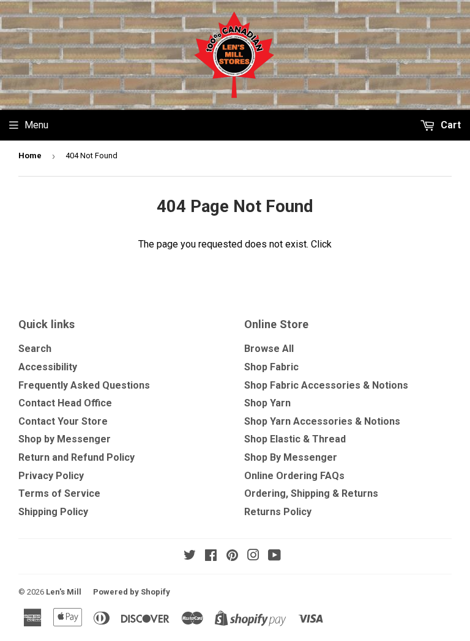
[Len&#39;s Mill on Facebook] (210, 556)
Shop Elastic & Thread (295, 439)
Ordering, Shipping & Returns (311, 493)
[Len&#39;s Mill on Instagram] (253, 556)
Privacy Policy (51, 476)
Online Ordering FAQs (294, 476)
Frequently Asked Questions (84, 385)
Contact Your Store (63, 421)
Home (30, 155)
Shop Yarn (267, 403)
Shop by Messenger (64, 439)
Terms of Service (59, 493)
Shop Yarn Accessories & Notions (322, 421)
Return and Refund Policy (76, 457)
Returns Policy (277, 512)
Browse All (269, 348)
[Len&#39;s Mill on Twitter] (190, 556)
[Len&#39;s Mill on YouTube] (274, 556)
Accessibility (47, 367)
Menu (36, 125)
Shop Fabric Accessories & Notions (326, 385)
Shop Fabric (271, 367)
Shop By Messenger (290, 457)
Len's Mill (63, 591)
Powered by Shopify (131, 591)
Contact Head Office (65, 403)
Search (34, 348)
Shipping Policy (53, 512)
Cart (449, 125)
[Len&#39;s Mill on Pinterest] (232, 556)
